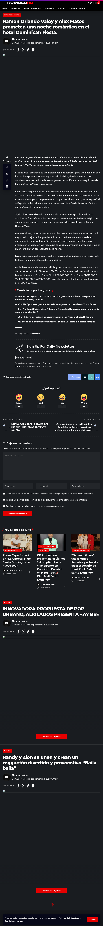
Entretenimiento (11, 15)
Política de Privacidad (69, 918)
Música (7, 602)
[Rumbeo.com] (20, 3)
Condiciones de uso (14, 921)
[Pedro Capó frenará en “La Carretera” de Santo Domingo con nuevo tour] (17, 542)
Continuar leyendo (51, 736)
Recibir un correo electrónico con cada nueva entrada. (35, 506)
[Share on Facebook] (18, 49)
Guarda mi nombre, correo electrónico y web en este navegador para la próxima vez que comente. (50, 493)
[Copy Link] (28, 49)
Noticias (43, 550)
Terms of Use (48, 363)
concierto (35, 334)
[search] (84, 2)
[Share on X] (23, 49)
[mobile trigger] (5, 3)
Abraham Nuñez (20, 39)
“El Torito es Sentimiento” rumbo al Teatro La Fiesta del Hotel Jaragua (56, 321)
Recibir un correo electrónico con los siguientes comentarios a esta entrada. (46, 499)
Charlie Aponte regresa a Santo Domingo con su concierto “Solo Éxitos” (57, 304)
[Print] (33, 49)
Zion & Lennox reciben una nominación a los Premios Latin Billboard (55, 317)
